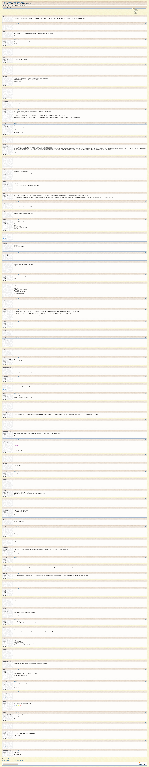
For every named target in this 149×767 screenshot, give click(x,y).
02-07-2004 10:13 (16, 100)
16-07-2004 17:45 (16, 243)
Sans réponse (143, 7)
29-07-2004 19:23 (16, 412)
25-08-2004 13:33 (16, 431)
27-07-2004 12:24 (16, 357)
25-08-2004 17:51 (16, 471)
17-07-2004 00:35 (16, 282)
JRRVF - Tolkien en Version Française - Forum (13, 2)
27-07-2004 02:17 (16, 383)
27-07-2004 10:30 (16, 337)
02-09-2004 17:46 (16, 538)
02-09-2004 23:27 (16, 597)
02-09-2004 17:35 (16, 519)
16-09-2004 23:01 (16, 750)
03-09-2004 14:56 (16, 638)
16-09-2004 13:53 (16, 669)
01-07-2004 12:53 (16, 23)
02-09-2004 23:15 (16, 588)
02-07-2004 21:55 (16, 109)
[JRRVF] (27, 5)
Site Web (5, 238)
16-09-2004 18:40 (16, 712)
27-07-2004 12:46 (16, 366)
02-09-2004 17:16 (16, 490)
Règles (8, 5)
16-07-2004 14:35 (16, 156)
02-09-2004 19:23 (16, 564)
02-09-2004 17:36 (16, 526)
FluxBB (142, 764)
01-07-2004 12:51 (16, 16)
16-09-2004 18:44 (16, 722)
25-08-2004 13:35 (16, 439)
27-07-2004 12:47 (16, 376)
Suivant (11, 13)
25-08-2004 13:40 (16, 454)
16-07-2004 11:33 (16, 201)
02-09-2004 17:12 (16, 478)
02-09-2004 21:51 (16, 580)
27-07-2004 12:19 (16, 349)
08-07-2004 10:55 (16, 123)
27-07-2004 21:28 (16, 401)
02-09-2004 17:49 (16, 547)
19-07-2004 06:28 (16, 298)
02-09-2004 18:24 (16, 557)
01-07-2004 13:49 (16, 64)
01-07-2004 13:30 (16, 47)
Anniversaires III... (22, 12)
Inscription (17, 5)
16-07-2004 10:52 (16, 181)
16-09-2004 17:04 (16, 691)
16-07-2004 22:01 (16, 262)
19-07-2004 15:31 (16, 309)
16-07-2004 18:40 (16, 252)
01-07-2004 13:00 (16, 39)
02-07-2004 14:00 (16, 76)
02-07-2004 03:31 (16, 87)
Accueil (4, 5)
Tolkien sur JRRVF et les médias (12, 12)
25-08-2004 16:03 (16, 463)
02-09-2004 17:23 (16, 498)
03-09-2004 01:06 (16, 619)
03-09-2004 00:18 (16, 608)
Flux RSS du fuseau (143, 762)
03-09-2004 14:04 (16, 626)
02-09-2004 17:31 (16, 508)
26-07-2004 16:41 (16, 321)
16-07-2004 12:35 (16, 219)
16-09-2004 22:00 (16, 740)
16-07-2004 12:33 (16, 211)
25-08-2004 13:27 (16, 419)
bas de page (15, 13)
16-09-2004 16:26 (16, 681)
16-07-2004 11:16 (16, 193)
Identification (22, 5)
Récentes (139, 7)
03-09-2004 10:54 (16, 661)
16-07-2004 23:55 (16, 274)
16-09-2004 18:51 (16, 730)
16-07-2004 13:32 (16, 232)
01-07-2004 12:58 (16, 31)
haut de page (15, 758)
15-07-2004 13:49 (16, 144)
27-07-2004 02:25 (16, 393)
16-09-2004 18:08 (16, 701)
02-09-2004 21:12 (16, 573)
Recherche (12, 5)
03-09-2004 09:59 (16, 648)
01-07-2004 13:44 (16, 57)
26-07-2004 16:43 (16, 329)
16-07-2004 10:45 (16, 169)
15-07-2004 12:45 (16, 136)
